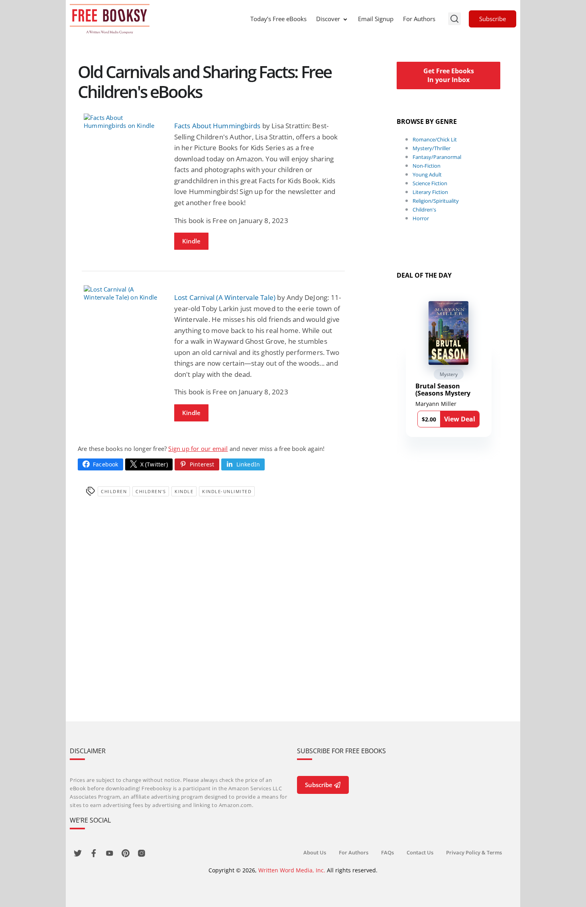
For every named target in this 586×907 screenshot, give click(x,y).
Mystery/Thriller (431, 148)
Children (114, 491)
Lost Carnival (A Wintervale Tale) (225, 297)
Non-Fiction (426, 165)
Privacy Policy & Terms (474, 852)
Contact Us (420, 852)
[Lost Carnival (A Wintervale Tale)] (123, 293)
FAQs (387, 852)
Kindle (191, 241)
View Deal (459, 419)
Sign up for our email (198, 449)
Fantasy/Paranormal (437, 157)
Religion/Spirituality (436, 200)
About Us (314, 852)
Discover (328, 19)
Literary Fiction (430, 192)
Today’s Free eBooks (278, 19)
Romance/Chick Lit (435, 139)
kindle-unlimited (227, 491)
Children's (151, 491)
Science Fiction (430, 183)
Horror (421, 218)
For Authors (419, 19)
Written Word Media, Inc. (291, 870)
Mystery (449, 374)
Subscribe (492, 19)
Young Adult (427, 174)
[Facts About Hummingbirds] (123, 121)
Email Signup (375, 19)
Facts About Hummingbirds (217, 125)
